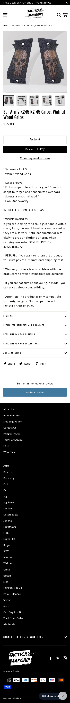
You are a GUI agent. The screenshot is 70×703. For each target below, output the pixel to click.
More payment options (35, 158)
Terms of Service (13, 439)
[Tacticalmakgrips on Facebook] (50, 658)
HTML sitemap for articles (19, 334)
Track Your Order (13, 618)
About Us (8, 409)
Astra (6, 465)
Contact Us (9, 427)
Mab (6, 532)
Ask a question (12, 353)
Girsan (7, 575)
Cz (4, 490)
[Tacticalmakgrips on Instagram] (65, 658)
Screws (7, 600)
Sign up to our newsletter (23, 637)
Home (6, 26)
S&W (6, 551)
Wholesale (9, 452)
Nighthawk (9, 526)
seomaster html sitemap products (23, 325)
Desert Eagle (10, 514)
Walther (8, 563)
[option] (35, 62)
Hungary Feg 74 (12, 587)
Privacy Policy (11, 433)
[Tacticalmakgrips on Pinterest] (58, 658)
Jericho (7, 520)
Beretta (7, 472)
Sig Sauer (8, 502)
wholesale (9, 624)
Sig (5, 496)
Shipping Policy (12, 421)
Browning (8, 478)
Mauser (7, 557)
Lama (6, 569)
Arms (6, 606)
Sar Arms (8, 508)
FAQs (6, 446)
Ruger (6, 545)
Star (5, 581)
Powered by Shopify (11, 671)
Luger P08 (9, 539)
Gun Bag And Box (13, 612)
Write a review (35, 392)
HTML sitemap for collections (21, 343)
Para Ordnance (12, 594)
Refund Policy (11, 415)
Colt (5, 484)
